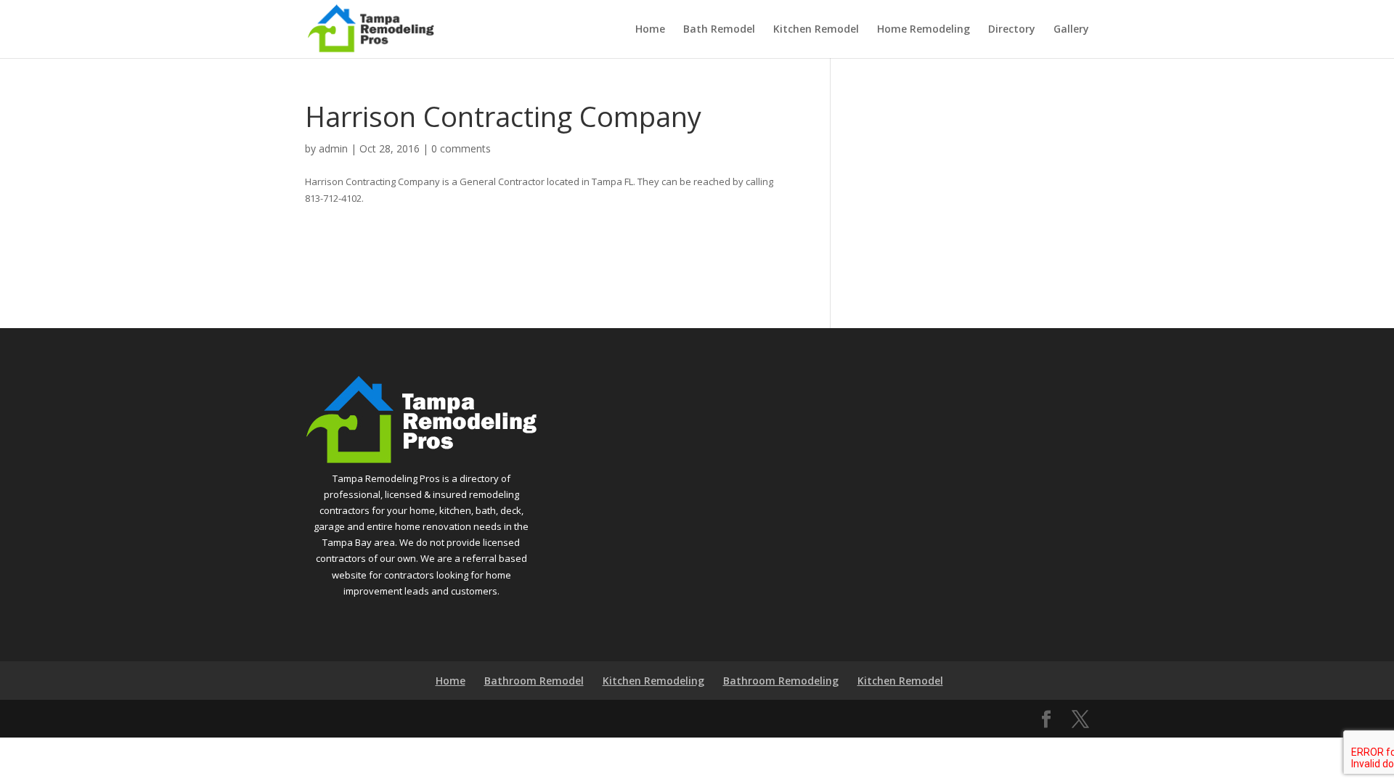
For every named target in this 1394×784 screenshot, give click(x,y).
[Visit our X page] (1080, 719)
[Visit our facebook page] (1046, 719)
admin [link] (333, 148)
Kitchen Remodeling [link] (653, 680)
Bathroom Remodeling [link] (781, 680)
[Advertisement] (971, 191)
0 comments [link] (461, 148)
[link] (370, 27)
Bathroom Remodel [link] (534, 680)
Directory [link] (1011, 30)
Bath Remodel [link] (719, 30)
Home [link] (650, 30)
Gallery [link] (1071, 30)
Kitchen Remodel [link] (816, 30)
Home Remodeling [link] (923, 30)
